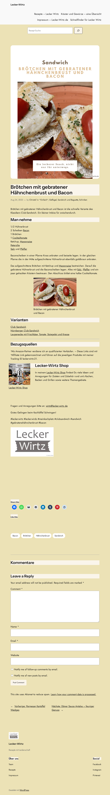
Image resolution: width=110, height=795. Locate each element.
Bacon (26, 230)
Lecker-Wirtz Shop (18, 387)
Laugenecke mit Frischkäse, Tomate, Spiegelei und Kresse (40, 334)
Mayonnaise (26, 241)
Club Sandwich (18, 327)
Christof (32, 199)
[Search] (78, 30)
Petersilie (15, 245)
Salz (13, 249)
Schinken (83, 199)
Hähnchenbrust (42, 535)
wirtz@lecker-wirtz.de (57, 406)
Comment (17, 589)
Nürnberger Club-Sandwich (25, 330)
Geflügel (53, 199)
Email (14, 641)
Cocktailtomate (19, 238)
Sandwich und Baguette (68, 199)
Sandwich (59, 535)
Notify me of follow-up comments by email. (36, 669)
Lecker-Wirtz (18, 4)
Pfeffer (23, 249)
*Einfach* (43, 199)
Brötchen (27, 535)
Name (15, 626)
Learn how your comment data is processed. (73, 694)
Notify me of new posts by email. (31, 675)
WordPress (24, 790)
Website (15, 655)
